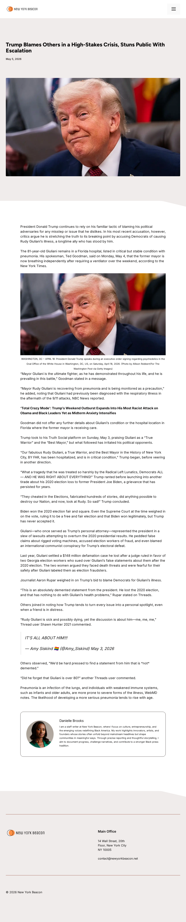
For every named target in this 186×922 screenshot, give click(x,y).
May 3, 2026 (102, 648)
